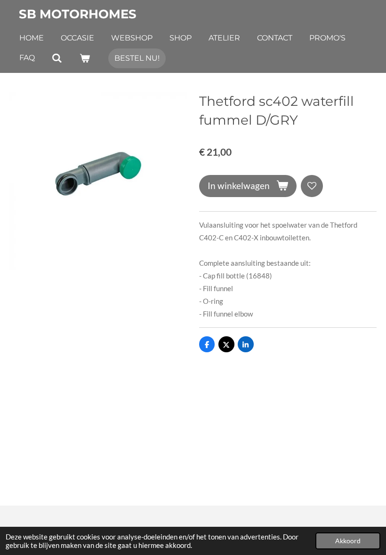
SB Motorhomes (78, 14)
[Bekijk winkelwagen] (84, 58)
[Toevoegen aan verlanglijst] (312, 186)
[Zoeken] (57, 58)
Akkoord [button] (348, 541)
